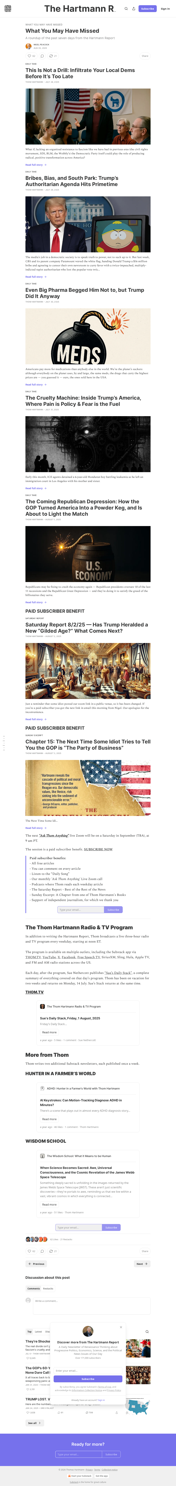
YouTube (49, 957)
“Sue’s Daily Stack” (118, 972)
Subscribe (147, 8)
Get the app (102, 1475)
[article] (88, 1406)
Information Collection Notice (87, 1390)
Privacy (89, 1469)
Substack (74, 1482)
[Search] (126, 8)
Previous (38, 1264)
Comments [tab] (34, 1288)
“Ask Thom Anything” (54, 835)
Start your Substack (81, 1475)
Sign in (165, 8)
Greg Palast (47, 1408)
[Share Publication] (133, 8)
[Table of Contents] (3, 743)
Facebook (69, 957)
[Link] (20, 611)
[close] (121, 1327)
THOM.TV (33, 957)
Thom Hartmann (34, 82)
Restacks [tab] (48, 1288)
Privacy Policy (114, 1390)
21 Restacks (66, 1239)
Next (140, 1264)
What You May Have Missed (43, 24)
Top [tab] (29, 1331)
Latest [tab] (38, 1331)
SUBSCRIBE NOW (98, 849)
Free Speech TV (88, 957)
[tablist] (40, 1288)
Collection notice (110, 1469)
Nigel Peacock (41, 44)
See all (32, 1423)
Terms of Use (104, 1386)
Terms (97, 1469)
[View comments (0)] (42, 56)
